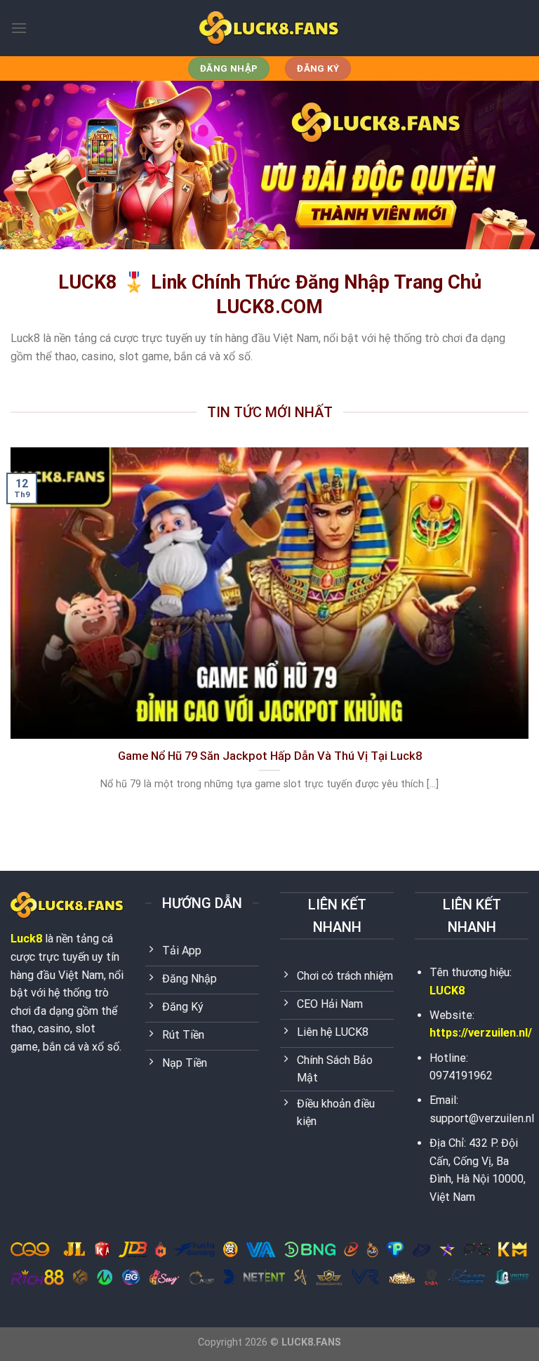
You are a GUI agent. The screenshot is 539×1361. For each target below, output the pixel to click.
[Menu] (19, 28)
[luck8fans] (269, 27)
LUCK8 (447, 990)
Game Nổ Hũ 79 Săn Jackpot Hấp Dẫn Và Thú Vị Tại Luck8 (270, 756)
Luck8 (26, 938)
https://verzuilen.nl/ (481, 1032)
